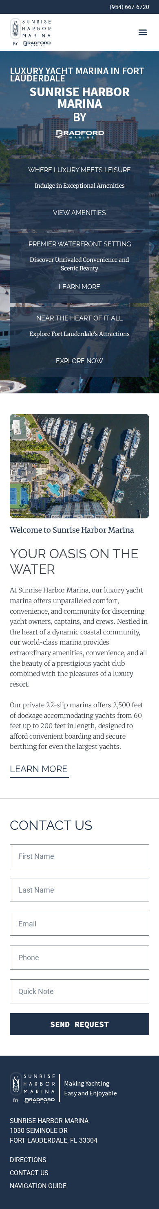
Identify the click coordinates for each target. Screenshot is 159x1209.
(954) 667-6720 (129, 7)
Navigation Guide (38, 1186)
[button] (142, 32)
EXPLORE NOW (79, 361)
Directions (28, 1160)
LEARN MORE (79, 287)
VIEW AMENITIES (79, 213)
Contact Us (29, 1173)
